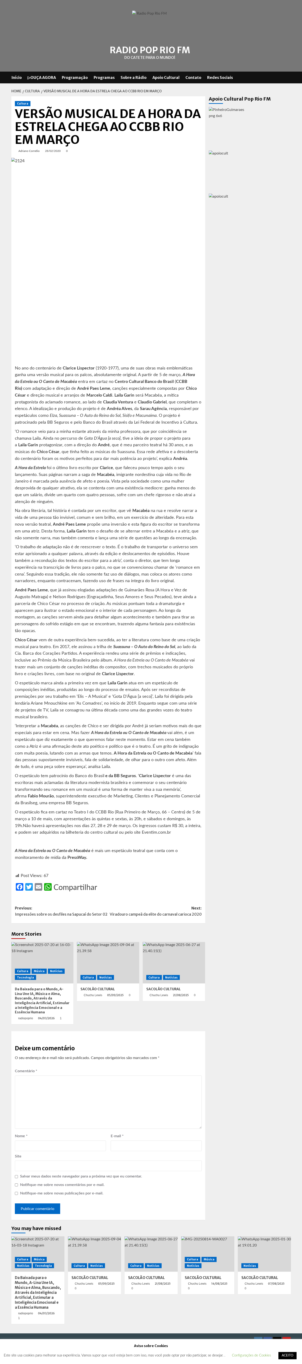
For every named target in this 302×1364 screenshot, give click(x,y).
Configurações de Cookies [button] (251, 1355)
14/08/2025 (219, 1283)
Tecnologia (25, 977)
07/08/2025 (276, 1283)
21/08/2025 (181, 995)
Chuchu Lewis (93, 995)
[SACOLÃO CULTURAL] (108, 962)
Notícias (56, 971)
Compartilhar (75, 887)
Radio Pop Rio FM (150, 50)
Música (39, 971)
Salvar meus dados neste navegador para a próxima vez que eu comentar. (81, 1176)
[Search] (288, 77)
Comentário (26, 1071)
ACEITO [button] (287, 1355)
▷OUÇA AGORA (42, 77)
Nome (21, 1136)
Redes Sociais (220, 77)
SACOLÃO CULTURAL (97, 989)
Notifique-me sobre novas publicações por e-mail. (61, 1193)
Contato (193, 77)
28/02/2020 (53, 151)
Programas (104, 77)
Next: (156, 911)
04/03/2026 (46, 1018)
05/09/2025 (115, 995)
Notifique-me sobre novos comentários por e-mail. (62, 1185)
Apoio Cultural (166, 77)
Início (16, 77)
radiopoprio (25, 1018)
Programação (75, 77)
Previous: (61, 911)
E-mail (117, 1136)
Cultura (22, 103)
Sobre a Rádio (134, 77)
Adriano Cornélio (29, 151)
